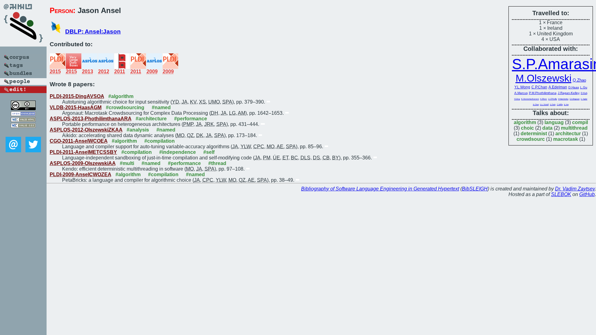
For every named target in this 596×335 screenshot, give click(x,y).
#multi (127, 163)
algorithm (525, 122)
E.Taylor (584, 99)
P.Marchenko (563, 99)
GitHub (587, 194)
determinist (534, 133)
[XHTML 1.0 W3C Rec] (23, 120)
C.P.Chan (539, 87)
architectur (568, 133)
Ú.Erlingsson (575, 99)
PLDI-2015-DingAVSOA (77, 96)
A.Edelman (558, 87)
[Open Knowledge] (23, 114)
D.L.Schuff (544, 104)
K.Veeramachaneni (530, 99)
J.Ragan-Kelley (569, 93)
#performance (190, 118)
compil (580, 122)
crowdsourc (531, 139)
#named (161, 107)
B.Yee (566, 104)
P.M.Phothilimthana (543, 93)
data (547, 128)
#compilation (159, 141)
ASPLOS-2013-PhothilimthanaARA (90, 118)
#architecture (151, 118)
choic (527, 128)
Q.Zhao (579, 80)
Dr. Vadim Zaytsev (575, 188)
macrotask (565, 139)
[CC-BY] (23, 108)
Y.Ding (517, 99)
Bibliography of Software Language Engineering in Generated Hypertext (380, 188)
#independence (177, 152)
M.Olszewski (543, 78)
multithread (574, 128)
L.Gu (583, 87)
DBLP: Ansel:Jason (93, 31)
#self (208, 152)
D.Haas (573, 87)
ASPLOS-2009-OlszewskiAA (82, 163)
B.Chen (536, 104)
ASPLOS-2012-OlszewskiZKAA (86, 129)
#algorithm (120, 96)
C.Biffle (560, 104)
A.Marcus (521, 93)
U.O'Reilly (552, 99)
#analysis (138, 129)
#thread (217, 163)
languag (554, 122)
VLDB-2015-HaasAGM (76, 107)
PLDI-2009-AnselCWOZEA (80, 174)
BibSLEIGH (475, 188)
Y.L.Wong (522, 87)
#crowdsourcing (125, 107)
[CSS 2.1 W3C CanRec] (23, 132)
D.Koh (584, 93)
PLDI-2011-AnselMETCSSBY (83, 152)
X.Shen (543, 99)
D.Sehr (553, 104)
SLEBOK (561, 194)
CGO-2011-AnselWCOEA (78, 141)
